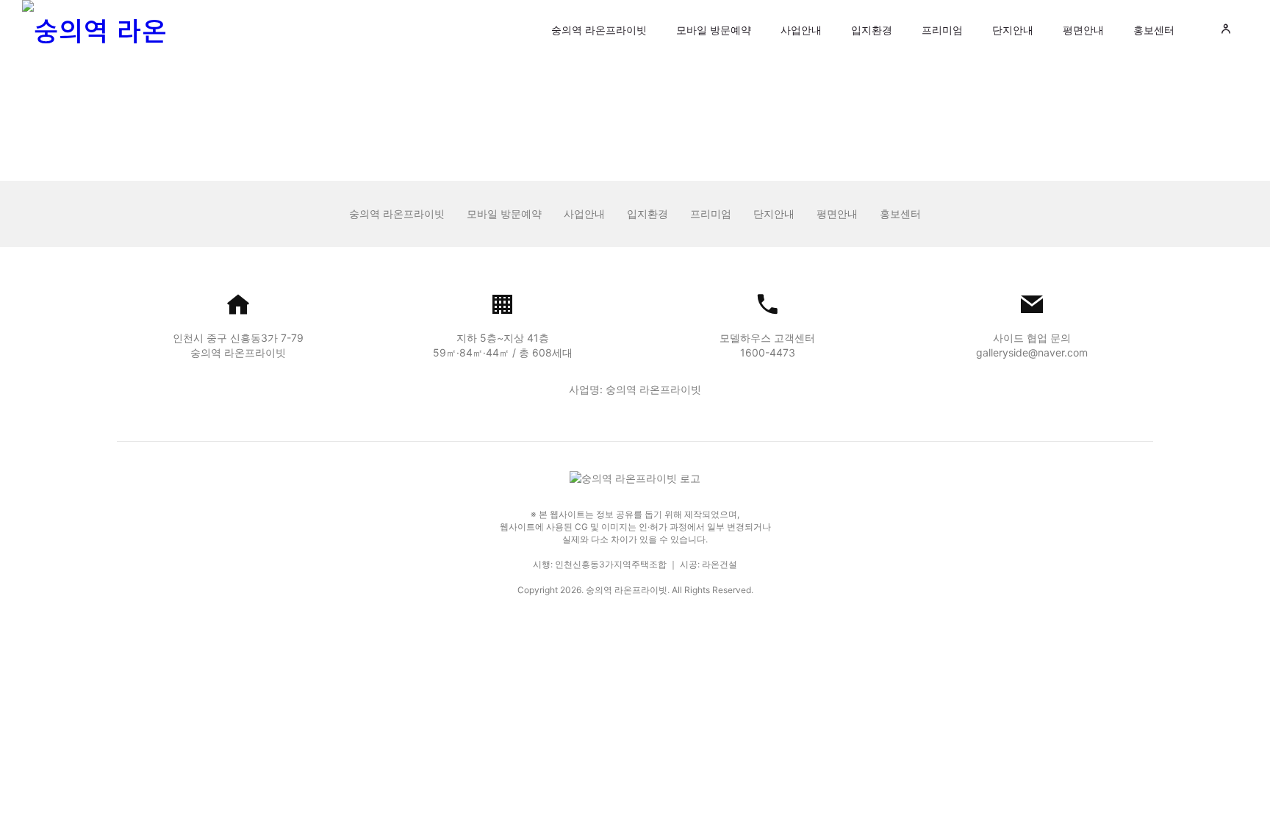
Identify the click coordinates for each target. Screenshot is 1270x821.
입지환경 (871, 30)
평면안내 (1083, 30)
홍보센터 (1153, 30)
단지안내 (1012, 30)
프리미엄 (942, 30)
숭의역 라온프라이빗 (599, 30)
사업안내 (801, 30)
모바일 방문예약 (713, 30)
